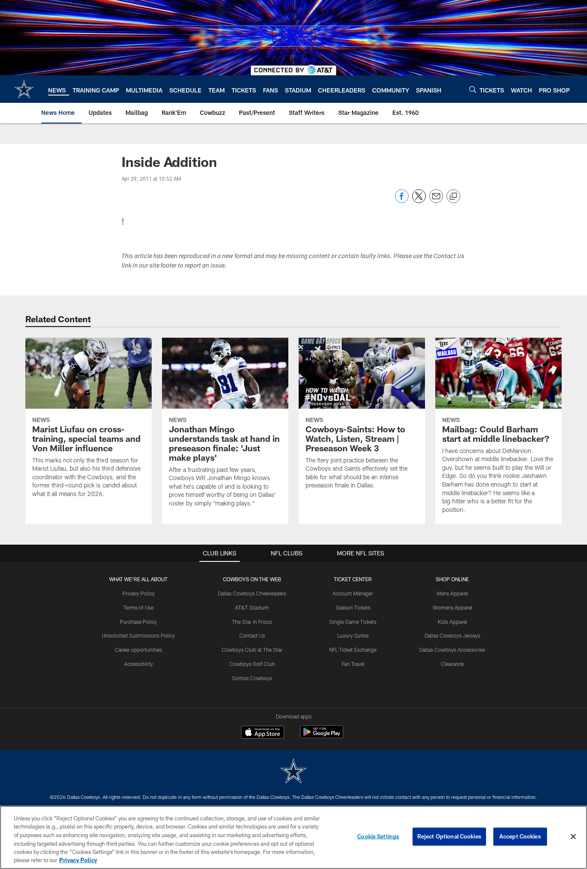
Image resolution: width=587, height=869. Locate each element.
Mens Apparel (452, 593)
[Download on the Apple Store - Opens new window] (262, 733)
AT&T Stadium (252, 607)
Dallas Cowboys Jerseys (452, 635)
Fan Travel (353, 664)
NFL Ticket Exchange (352, 650)
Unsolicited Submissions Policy (138, 635)
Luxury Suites (353, 635)
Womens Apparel (452, 607)
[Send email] (436, 200)
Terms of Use (138, 607)
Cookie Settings (378, 836)
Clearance (452, 664)
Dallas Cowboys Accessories (452, 650)
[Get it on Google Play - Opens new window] (321, 736)
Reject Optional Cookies (449, 836)
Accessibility (138, 664)
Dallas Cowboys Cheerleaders (252, 593)
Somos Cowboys (252, 678)
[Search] (472, 89)
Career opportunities (138, 650)
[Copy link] (453, 196)
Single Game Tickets (352, 622)
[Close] (573, 836)
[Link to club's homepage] (24, 89)
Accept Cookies (520, 836)
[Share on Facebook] (402, 200)
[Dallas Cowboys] (293, 772)
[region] (293, 837)
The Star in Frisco (252, 622)
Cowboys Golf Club (252, 664)
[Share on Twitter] (419, 200)
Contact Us (252, 635)
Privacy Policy (138, 593)
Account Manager (353, 593)
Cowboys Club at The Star (252, 650)
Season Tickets (353, 607)
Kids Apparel (452, 622)
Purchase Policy (138, 622)
